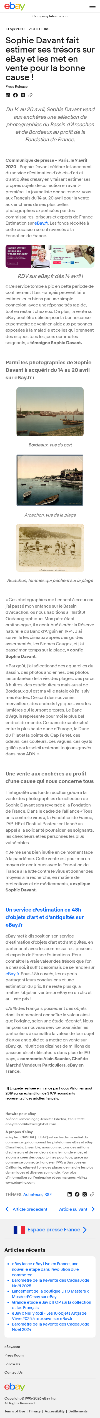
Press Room (14, 1355)
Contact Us (13, 1372)
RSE (48, 1194)
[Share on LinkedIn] (8, 95)
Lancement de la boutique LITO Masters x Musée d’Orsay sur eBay (50, 1294)
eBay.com (12, 1346)
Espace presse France (54, 1230)
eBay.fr (41, 223)
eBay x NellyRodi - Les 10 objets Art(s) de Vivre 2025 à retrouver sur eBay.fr (49, 1316)
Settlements (78, 1411)
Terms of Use (14, 1411)
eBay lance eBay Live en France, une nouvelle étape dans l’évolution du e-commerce (46, 1269)
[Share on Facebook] (15, 95)
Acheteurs (32, 1194)
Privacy (35, 1411)
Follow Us (12, 1364)
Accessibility (54, 1411)
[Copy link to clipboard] (30, 95)
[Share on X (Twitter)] (23, 95)
